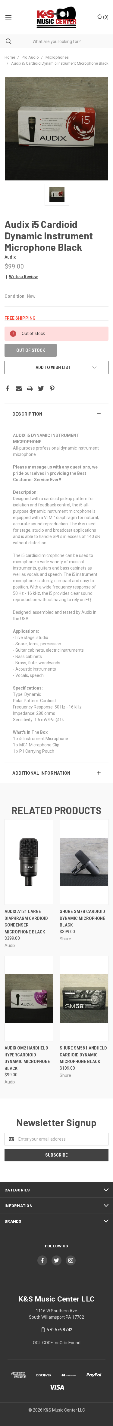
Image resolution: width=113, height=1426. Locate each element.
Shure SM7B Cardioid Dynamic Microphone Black (82, 918)
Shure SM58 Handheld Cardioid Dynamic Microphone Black (83, 1054)
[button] (56, 414)
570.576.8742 (59, 1329)
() (105, 17)
